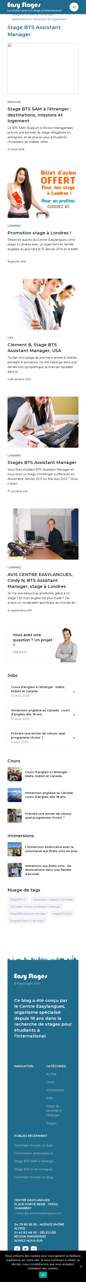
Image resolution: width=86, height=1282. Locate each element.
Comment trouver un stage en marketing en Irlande (35, 1177)
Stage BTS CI (18, 899)
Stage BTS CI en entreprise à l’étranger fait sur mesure (35, 1169)
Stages (51, 1123)
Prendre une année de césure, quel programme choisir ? (48, 816)
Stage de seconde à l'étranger (53, 1110)
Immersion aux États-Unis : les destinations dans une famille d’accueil (48, 870)
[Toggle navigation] (74, 6)
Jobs (49, 1098)
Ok (43, 1274)
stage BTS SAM (62, 913)
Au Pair (51, 1074)
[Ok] (81, 1266)
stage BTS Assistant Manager (28, 913)
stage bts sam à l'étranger (27, 920)
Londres (14, 225)
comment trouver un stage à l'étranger (35, 906)
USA (11, 337)
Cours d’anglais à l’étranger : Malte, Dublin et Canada (47, 774)
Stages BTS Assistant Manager (42, 462)
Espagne (14, 102)
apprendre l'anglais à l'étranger (53, 899)
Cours (50, 1082)
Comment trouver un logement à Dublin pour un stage (35, 1145)
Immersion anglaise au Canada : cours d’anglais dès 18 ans (49, 795)
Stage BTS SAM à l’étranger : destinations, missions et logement (39, 114)
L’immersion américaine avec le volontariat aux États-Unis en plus (51, 849)
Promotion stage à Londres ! (39, 232)
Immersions (55, 1090)
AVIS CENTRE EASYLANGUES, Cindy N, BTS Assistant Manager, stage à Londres (40, 580)
